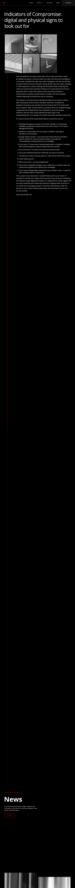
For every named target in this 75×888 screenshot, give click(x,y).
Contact (68, 2)
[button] (40, 2)
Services (50, 2)
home (31, 2)
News (58, 2)
